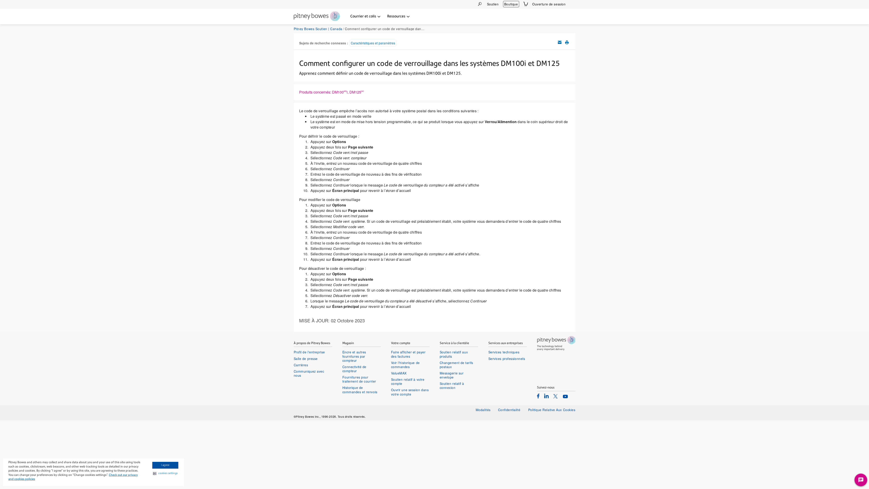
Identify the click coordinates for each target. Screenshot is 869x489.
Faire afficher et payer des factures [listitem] (408, 354)
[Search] (479, 4)
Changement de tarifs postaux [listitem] (456, 365)
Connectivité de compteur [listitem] (354, 369)
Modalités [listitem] (483, 410)
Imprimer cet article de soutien (567, 42)
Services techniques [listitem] (504, 352)
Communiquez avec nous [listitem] (309, 373)
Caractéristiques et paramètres (373, 43)
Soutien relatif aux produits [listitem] (454, 354)
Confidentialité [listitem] (509, 410)
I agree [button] (165, 465)
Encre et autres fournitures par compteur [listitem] (354, 356)
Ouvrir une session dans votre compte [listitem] (410, 392)
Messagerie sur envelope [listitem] (452, 375)
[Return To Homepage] (317, 16)
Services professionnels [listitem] (506, 359)
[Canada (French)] (572, 4)
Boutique (511, 4)
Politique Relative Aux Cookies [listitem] (551, 410)
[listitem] (538, 395)
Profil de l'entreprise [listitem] (309, 352)
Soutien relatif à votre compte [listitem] (408, 381)
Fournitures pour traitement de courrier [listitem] (359, 379)
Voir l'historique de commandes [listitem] (405, 365)
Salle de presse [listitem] (306, 359)
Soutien (493, 4)
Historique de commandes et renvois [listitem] (359, 390)
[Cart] (525, 4)
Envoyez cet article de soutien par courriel (559, 42)
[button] (165, 473)
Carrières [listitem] (301, 365)
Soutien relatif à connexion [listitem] (452, 385)
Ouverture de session (549, 4)
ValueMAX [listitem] (399, 373)
